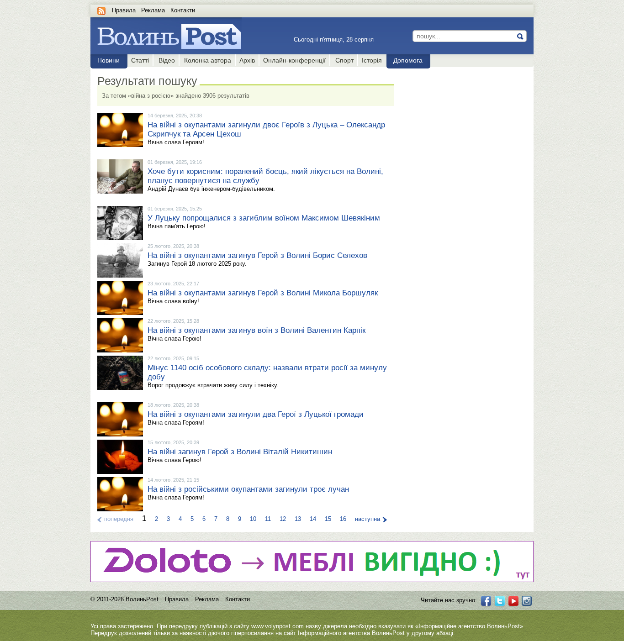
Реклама (153, 10)
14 (313, 518)
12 (283, 518)
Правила (124, 10)
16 (343, 518)
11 (268, 518)
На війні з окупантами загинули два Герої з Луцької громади (256, 414)
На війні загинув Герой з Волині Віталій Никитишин (240, 451)
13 (298, 518)
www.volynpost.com (277, 626)
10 (253, 518)
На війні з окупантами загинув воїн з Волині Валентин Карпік (256, 330)
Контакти (182, 10)
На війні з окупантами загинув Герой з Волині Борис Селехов (257, 255)
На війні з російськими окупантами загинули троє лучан (248, 489)
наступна (367, 518)
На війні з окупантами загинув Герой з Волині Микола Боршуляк (263, 293)
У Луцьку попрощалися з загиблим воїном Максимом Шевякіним (264, 218)
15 (328, 518)
